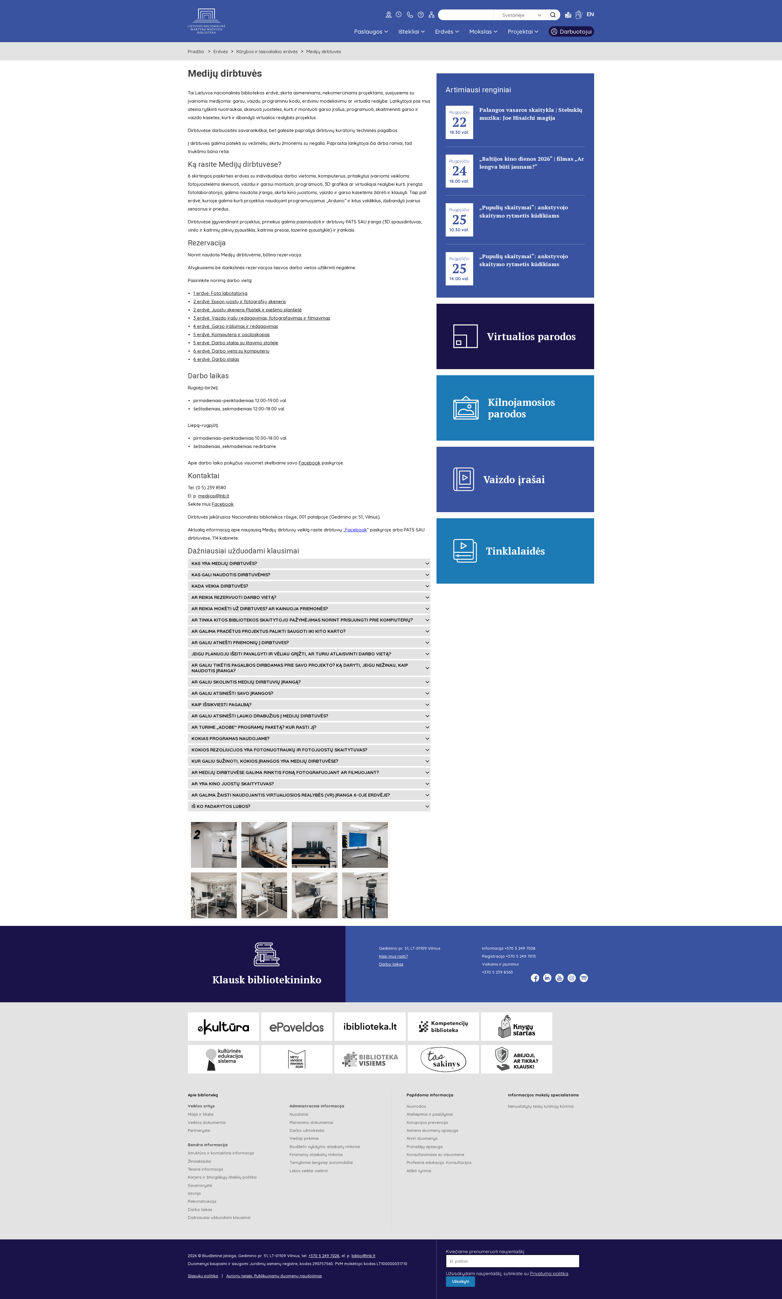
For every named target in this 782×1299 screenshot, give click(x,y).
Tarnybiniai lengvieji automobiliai (321, 1162)
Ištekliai (408, 31)
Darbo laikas (200, 1209)
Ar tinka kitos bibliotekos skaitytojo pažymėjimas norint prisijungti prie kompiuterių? (302, 620)
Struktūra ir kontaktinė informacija (221, 1152)
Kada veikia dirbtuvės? (220, 586)
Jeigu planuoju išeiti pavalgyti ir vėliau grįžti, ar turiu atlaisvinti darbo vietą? (291, 654)
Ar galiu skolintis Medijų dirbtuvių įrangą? (246, 682)
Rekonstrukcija (202, 1201)
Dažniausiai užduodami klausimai (219, 1217)
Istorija (194, 1193)
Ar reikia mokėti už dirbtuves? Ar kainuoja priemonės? (260, 608)
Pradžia (196, 51)
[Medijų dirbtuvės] (213, 844)
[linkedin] (547, 978)
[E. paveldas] (296, 1026)
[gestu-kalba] (579, 14)
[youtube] (559, 978)
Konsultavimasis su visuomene (435, 1154)
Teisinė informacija (205, 1169)
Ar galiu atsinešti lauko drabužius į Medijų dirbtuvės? (260, 716)
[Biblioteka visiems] (370, 1059)
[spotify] (584, 978)
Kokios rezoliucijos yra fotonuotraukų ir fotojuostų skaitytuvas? (279, 750)
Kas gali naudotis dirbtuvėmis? (231, 575)
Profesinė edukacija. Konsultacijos (439, 1162)
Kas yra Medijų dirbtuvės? (224, 563)
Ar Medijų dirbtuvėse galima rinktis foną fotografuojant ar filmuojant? (285, 772)
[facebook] (535, 978)
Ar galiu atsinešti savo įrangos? (232, 693)
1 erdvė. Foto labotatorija (220, 293)
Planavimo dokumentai (311, 1122)
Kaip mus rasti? (393, 956)
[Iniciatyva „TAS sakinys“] (443, 1059)
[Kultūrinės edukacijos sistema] (223, 1059)
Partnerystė (199, 1130)
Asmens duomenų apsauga (432, 1130)
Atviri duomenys (422, 1138)
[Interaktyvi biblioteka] (370, 1026)
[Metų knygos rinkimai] (296, 1059)
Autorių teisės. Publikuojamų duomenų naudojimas (274, 1275)
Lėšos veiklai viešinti (309, 1170)
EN (590, 14)
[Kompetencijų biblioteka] (443, 1026)
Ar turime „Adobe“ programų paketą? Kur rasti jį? (254, 727)
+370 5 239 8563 (497, 972)
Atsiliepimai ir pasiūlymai (430, 1114)
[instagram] (572, 978)
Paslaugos (368, 31)
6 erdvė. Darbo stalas (216, 359)
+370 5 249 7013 (521, 956)
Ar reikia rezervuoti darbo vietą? (234, 597)
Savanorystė (200, 1185)
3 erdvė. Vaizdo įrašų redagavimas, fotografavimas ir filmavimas (261, 318)
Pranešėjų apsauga (425, 1146)
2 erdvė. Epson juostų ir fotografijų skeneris (239, 301)
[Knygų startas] (516, 1026)
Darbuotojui (576, 31)
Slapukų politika (203, 1275)
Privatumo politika (549, 1273)
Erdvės (444, 31)
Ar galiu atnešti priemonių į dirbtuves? (240, 642)
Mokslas (480, 31)
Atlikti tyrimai (419, 1170)
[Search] (553, 14)
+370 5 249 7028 (520, 948)
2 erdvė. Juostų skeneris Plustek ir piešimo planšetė (247, 310)
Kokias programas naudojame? (230, 738)
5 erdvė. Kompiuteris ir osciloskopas (231, 334)
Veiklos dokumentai (207, 1122)
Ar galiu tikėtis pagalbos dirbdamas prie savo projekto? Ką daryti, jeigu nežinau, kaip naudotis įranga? (300, 667)
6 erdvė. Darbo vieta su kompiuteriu (231, 351)
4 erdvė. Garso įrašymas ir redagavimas (235, 326)
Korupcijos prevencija (427, 1122)
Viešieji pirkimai (304, 1138)
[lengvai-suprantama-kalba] (568, 14)
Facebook (309, 463)
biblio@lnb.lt (363, 1255)
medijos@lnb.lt (213, 496)
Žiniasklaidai (199, 1161)
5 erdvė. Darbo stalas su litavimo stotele (235, 343)
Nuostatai (299, 1114)
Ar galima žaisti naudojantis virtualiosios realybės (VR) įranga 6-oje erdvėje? (291, 795)
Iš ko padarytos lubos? (221, 806)
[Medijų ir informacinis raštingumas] (516, 1059)
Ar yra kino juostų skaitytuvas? (233, 784)
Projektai (520, 31)
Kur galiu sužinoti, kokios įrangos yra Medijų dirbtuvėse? (265, 761)
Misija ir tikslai (201, 1114)
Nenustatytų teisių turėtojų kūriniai (541, 1106)
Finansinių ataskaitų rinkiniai (316, 1154)
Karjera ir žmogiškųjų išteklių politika (222, 1177)
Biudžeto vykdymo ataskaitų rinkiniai (325, 1146)
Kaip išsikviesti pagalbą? (221, 704)
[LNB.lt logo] (206, 21)
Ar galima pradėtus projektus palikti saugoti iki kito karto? (268, 631)
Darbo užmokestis (307, 1130)
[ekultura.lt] (223, 1026)
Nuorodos (416, 1106)
